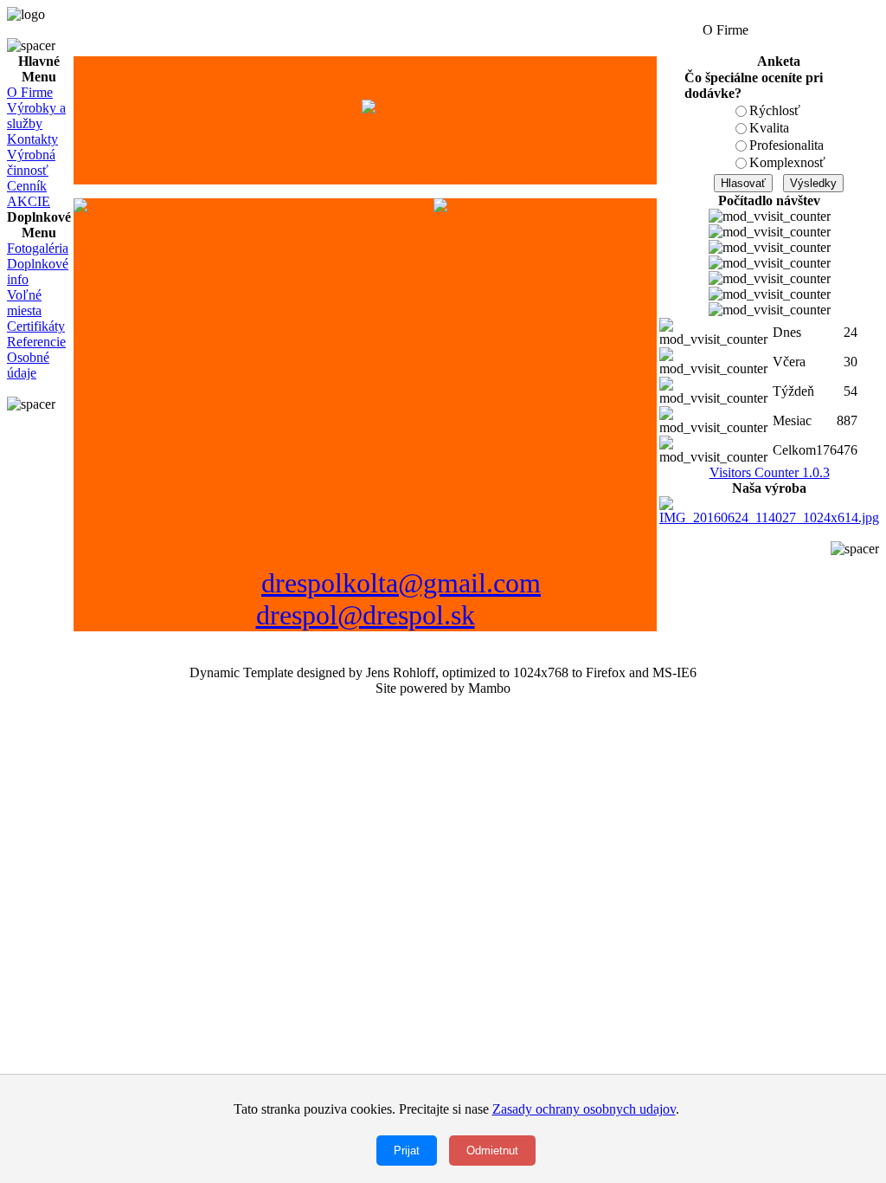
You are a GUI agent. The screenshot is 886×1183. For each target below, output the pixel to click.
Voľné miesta (24, 303)
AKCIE (28, 201)
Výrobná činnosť (31, 162)
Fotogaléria (37, 248)
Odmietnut (492, 1150)
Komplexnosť (787, 162)
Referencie (36, 341)
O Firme (30, 92)
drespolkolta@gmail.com (401, 582)
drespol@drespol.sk (365, 614)
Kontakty (32, 139)
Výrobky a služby (36, 115)
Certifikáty (36, 326)
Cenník (27, 185)
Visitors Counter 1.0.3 (769, 472)
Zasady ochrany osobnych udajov (584, 1109)
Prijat (407, 1150)
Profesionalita (786, 145)
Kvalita (769, 127)
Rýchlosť (774, 110)
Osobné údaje (28, 365)
